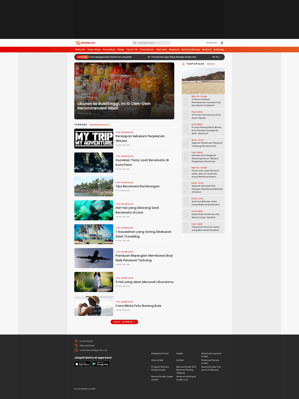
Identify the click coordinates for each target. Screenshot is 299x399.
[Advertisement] (149, 19)
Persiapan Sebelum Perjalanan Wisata (140, 138)
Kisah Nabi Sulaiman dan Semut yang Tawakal (206, 216)
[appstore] (82, 365)
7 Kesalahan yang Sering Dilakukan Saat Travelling (144, 234)
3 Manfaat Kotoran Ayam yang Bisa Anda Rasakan (206, 229)
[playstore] (100, 365)
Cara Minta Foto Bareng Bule (138, 306)
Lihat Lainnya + (124, 322)
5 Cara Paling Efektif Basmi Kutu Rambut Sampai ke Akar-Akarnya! (206, 130)
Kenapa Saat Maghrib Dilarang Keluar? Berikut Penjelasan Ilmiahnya (205, 158)
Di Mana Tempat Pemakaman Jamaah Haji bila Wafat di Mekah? (206, 102)
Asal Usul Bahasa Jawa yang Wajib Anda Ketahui (206, 203)
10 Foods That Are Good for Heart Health (206, 116)
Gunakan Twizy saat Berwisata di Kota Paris (142, 162)
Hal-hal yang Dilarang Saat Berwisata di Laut (137, 210)
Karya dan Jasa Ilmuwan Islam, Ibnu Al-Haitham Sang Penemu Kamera (205, 173)
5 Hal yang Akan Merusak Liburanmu (145, 282)
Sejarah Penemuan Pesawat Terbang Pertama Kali (207, 144)
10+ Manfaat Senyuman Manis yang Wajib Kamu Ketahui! (224, 57)
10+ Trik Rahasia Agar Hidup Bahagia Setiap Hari (155, 57)
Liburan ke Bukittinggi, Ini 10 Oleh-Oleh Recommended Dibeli (114, 106)
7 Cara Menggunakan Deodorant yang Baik (93, 57)
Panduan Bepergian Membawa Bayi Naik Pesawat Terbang (144, 257)
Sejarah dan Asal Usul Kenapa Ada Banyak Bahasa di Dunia (207, 188)
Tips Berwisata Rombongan (138, 186)
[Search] (135, 43)
